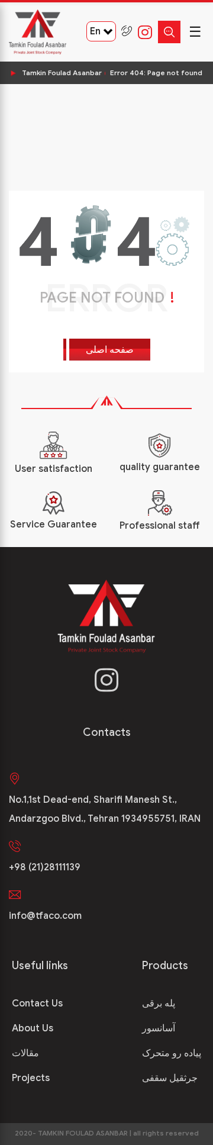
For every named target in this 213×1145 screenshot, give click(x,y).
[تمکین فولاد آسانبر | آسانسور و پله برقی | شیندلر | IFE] (37, 31)
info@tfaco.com (45, 916)
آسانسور (158, 1028)
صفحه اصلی (110, 350)
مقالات (25, 1053)
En (95, 31)
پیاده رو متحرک (171, 1053)
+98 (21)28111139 (44, 867)
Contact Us (37, 1003)
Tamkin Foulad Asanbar (62, 72)
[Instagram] (142, 32)
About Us (32, 1028)
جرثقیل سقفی (170, 1078)
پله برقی (158, 1003)
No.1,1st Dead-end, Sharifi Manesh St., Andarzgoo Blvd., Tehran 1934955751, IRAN (105, 809)
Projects (31, 1078)
